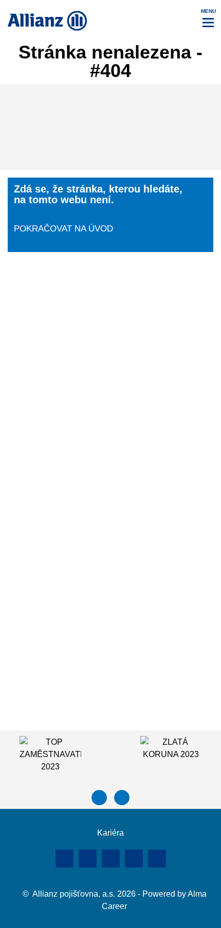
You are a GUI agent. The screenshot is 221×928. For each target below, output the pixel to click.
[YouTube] (111, 858)
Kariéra (110, 832)
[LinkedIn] (64, 858)
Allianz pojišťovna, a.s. (73, 894)
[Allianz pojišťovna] (47, 21)
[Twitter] (157, 858)
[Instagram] (134, 858)
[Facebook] (88, 858)
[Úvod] (110, 820)
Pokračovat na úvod (63, 229)
